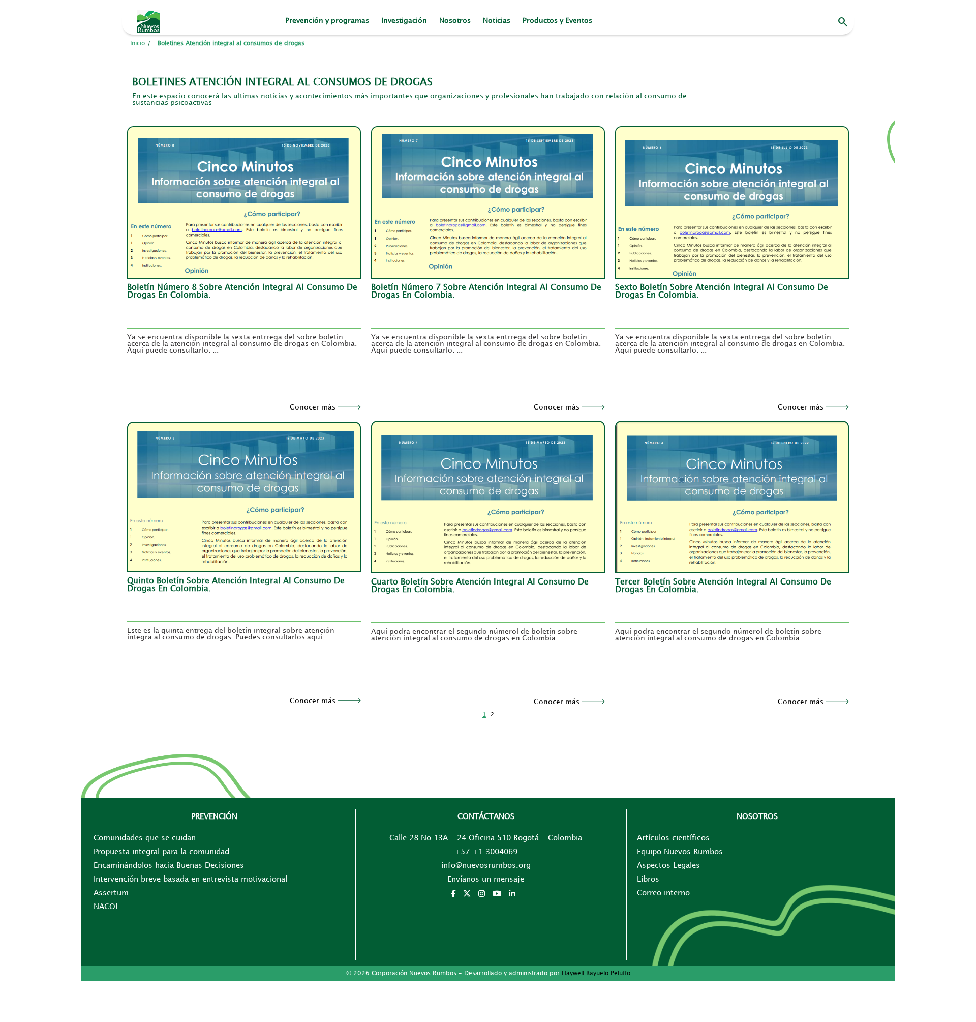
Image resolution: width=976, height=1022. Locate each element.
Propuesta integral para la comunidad (161, 852)
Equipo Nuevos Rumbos (680, 852)
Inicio (137, 43)
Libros (648, 879)
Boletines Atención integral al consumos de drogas (231, 43)
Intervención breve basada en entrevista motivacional (190, 879)
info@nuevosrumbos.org (486, 865)
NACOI (105, 907)
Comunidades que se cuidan (145, 838)
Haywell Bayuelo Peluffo (596, 973)
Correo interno (663, 893)
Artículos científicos (673, 838)
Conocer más (314, 407)
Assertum (111, 893)
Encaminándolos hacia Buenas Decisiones (169, 865)
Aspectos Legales (668, 865)
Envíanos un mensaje (485, 879)
